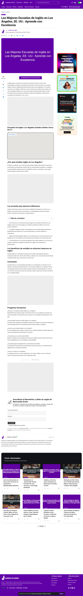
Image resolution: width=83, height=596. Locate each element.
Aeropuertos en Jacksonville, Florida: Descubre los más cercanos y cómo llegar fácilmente (31, 483)
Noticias (25, 588)
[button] (61, 594)
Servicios (8, 12)
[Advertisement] (30, 111)
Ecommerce (12, 588)
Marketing (19, 588)
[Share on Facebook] (9, 35)
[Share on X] (11, 35)
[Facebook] (62, 7)
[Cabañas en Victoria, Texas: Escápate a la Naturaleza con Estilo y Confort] (51, 471)
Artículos (3, 12)
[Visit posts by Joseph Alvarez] (3, 31)
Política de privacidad (36, 593)
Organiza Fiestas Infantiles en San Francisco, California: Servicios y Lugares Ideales (50, 514)
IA (7, 588)
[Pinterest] (65, 7)
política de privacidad (19, 425)
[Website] (53, 437)
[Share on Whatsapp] (14, 35)
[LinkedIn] (67, 7)
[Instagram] (63, 7)
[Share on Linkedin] (17, 35)
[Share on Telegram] (3, 90)
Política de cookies (46, 593)
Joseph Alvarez (12, 30)
